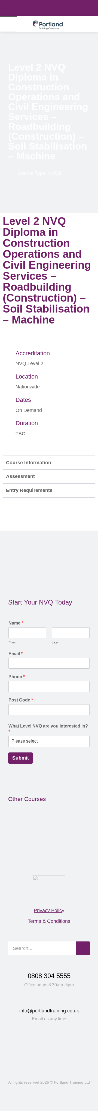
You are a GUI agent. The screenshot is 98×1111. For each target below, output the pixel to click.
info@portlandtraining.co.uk (49, 1010)
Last (55, 643)
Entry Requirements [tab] (29, 490)
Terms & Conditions (49, 921)
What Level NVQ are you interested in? (48, 729)
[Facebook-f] (33, 8)
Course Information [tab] (28, 462)
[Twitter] (54, 8)
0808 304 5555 (49, 976)
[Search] (74, 24)
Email (15, 653)
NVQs (54, 173)
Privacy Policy (49, 910)
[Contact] (85, 24)
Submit (20, 758)
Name (15, 623)
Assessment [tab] (20, 476)
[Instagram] (64, 8)
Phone (16, 676)
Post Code (20, 700)
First (12, 643)
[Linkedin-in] (44, 8)
